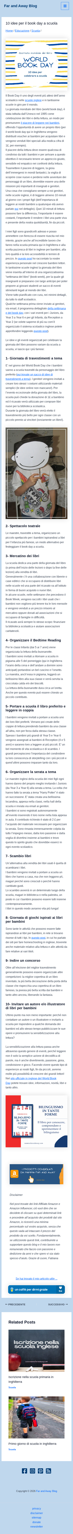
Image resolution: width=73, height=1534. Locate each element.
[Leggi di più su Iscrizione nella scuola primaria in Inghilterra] (36, 1350)
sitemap (36, 1517)
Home (9, 30)
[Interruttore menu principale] (65, 6)
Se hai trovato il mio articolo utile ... (36, 1278)
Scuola (35, 30)
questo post (25, 258)
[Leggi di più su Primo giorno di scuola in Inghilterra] (36, 1417)
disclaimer (36, 1513)
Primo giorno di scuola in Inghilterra (32, 1443)
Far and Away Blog (20, 6)
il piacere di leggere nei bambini (40, 122)
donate (36, 1522)
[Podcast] (48, 1471)
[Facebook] (25, 1471)
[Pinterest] (40, 1471)
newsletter (36, 1526)
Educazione (22, 30)
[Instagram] (32, 1471)
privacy (36, 1508)
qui (16, 208)
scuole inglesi (33, 100)
